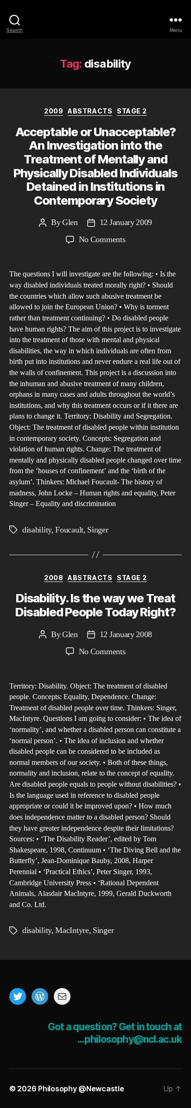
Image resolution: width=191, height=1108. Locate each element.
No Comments (102, 239)
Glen (70, 222)
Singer (97, 530)
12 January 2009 (126, 222)
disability (36, 530)
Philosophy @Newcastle (95, 20)
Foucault (69, 530)
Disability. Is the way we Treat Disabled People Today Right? (95, 605)
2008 (53, 578)
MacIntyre (72, 930)
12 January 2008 (126, 634)
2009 (53, 111)
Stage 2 (132, 111)
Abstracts (90, 111)
